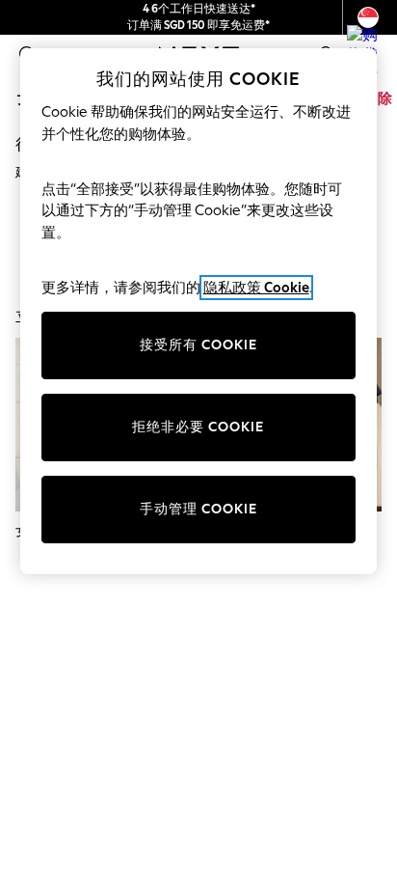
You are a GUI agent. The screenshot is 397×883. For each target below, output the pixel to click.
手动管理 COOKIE (198, 509)
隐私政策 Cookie (256, 287)
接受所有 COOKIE (198, 345)
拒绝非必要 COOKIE (198, 427)
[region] (199, 311)
